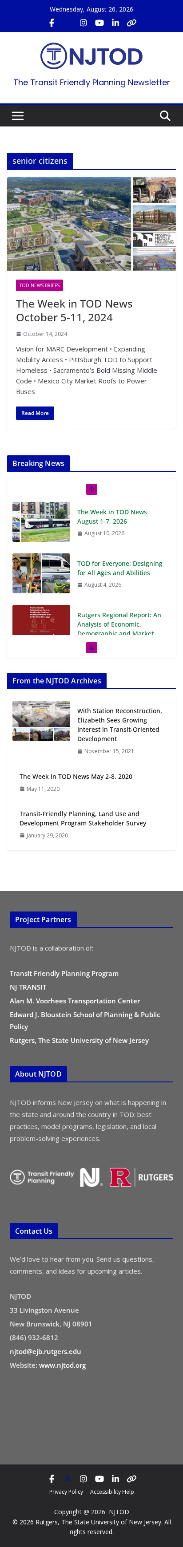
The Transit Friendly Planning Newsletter (91, 82)
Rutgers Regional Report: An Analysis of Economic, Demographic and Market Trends (119, 629)
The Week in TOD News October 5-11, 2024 (74, 310)
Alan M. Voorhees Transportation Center (75, 1000)
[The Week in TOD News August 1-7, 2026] (41, 522)
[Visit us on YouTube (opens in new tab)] (99, 23)
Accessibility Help (112, 1492)
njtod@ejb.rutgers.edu (45, 1351)
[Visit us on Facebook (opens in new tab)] (51, 23)
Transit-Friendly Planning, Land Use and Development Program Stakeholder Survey (83, 818)
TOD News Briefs (40, 285)
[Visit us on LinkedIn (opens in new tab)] (115, 23)
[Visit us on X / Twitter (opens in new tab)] (67, 23)
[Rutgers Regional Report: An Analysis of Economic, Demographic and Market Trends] (41, 625)
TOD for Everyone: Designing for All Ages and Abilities (120, 568)
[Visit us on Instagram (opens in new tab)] (83, 23)
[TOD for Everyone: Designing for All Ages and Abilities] (41, 573)
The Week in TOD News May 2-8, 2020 (76, 776)
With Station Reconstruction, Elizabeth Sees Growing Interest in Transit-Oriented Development (119, 724)
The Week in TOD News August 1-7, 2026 (112, 516)
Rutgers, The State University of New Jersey (79, 1040)
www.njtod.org (62, 1365)
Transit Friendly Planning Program (64, 973)
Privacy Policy (66, 1492)
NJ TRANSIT (28, 987)
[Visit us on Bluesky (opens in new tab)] (131, 23)
